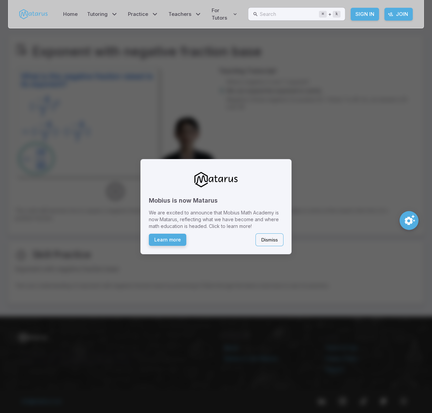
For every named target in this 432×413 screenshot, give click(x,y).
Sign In (364, 14)
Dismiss (269, 239)
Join (402, 14)
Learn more (167, 239)
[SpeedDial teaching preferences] (409, 220)
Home (70, 14)
